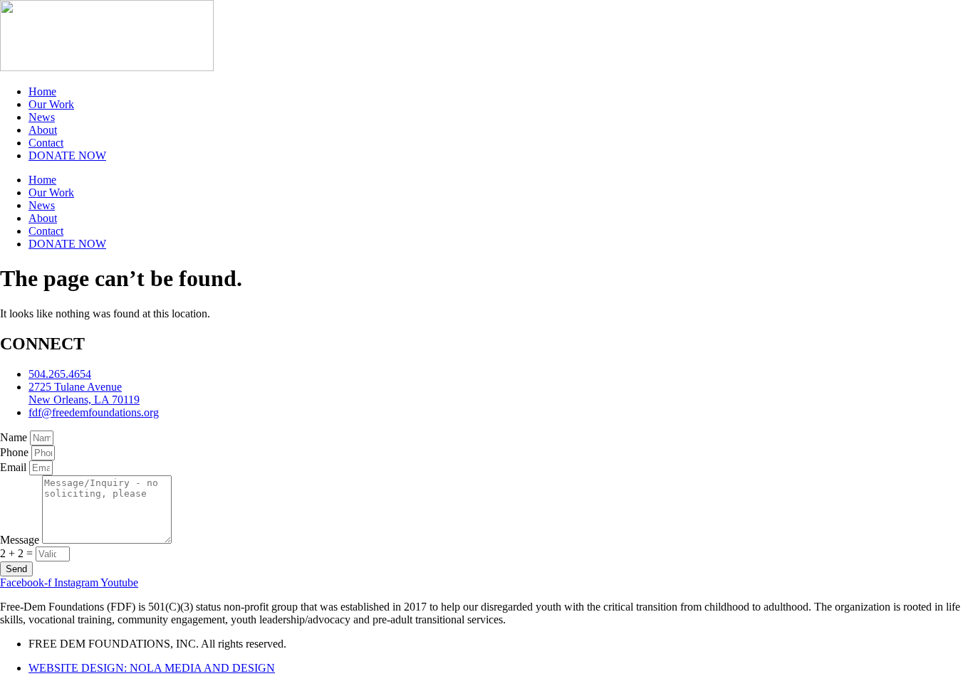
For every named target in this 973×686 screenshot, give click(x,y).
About (42, 130)
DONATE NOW (67, 155)
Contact (45, 143)
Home (42, 91)
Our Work (51, 104)
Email (14, 467)
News (41, 117)
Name (15, 437)
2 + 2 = (18, 553)
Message (21, 540)
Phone (15, 452)
